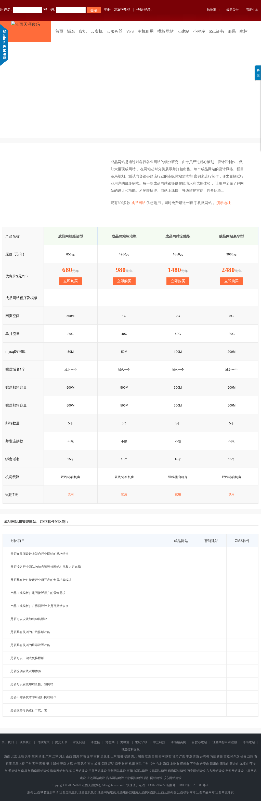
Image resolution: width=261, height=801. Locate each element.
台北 (159, 763)
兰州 (28, 763)
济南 (63, 763)
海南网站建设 (40, 771)
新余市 (234, 763)
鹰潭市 (224, 763)
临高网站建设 (115, 778)
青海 (196, 756)
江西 (148, 756)
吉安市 (204, 763)
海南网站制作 (59, 771)
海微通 (124, 742)
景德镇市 (14, 771)
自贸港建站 (199, 742)
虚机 (83, 31)
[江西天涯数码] (25, 31)
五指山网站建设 (137, 771)
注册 (107, 10)
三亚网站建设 (97, 771)
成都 (97, 763)
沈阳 (250, 756)
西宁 (35, 763)
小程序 (199, 31)
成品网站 (118, 162)
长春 (243, 756)
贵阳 (104, 763)
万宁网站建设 (196, 771)
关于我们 (8, 742)
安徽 (120, 756)
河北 (62, 756)
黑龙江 (105, 756)
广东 (48, 756)
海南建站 (249, 742)
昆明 (111, 763)
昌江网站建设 (153, 778)
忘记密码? (122, 10)
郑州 (56, 763)
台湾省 (204, 756)
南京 (90, 763)
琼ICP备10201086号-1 (193, 785)
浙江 (41, 756)
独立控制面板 (130, 749)
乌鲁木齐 (18, 763)
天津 (28, 756)
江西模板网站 (186, 792)
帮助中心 (252, 10)
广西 (182, 756)
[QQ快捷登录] (156, 10)
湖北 (134, 756)
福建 (127, 756)
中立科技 (159, 742)
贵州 (155, 756)
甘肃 (175, 756)
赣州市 (214, 763)
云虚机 (96, 31)
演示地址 (223, 203)
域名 (71, 31)
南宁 (118, 763)
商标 (243, 31)
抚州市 (184, 763)
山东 (113, 756)
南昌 (139, 763)
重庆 (35, 756)
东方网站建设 (215, 771)
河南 (83, 756)
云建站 (183, 31)
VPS (130, 31)
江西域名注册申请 (46, 792)
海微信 (95, 742)
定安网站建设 (234, 771)
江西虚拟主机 (68, 792)
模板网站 (165, 31)
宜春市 (194, 763)
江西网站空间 (148, 792)
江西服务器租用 (127, 792)
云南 (162, 756)
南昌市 (25, 771)
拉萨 (125, 763)
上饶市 (174, 763)
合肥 (77, 763)
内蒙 (213, 756)
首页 (59, 31)
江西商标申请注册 (225, 742)
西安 (42, 763)
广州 (145, 763)
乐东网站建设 (172, 778)
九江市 (244, 763)
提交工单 (61, 742)
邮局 (232, 31)
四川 (76, 756)
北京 (14, 756)
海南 (7, 756)
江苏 (55, 756)
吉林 (97, 756)
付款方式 (43, 742)
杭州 (132, 763)
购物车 (213, 10)
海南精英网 (178, 742)
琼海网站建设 (177, 771)
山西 (69, 756)
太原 (70, 763)
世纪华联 (141, 742)
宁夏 (189, 756)
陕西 (168, 756)
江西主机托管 (88, 792)
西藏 (227, 756)
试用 (71, 494)
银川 (49, 763)
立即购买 (70, 281)
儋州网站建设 (117, 771)
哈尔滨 (235, 756)
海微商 (110, 742)
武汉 (84, 763)
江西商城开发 (224, 792)
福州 (152, 763)
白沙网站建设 (134, 778)
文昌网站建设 (158, 771)
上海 (21, 756)
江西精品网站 (205, 792)
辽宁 (90, 756)
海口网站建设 (78, 771)
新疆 (220, 756)
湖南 (141, 756)
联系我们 (25, 742)
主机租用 (145, 31)
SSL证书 (216, 31)
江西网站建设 (107, 792)
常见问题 (79, 742)
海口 (166, 763)
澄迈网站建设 (96, 778)
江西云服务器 (167, 792)
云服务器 (114, 31)
